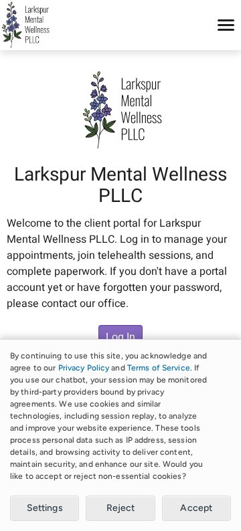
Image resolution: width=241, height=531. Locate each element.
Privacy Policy (84, 368)
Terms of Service (158, 368)
